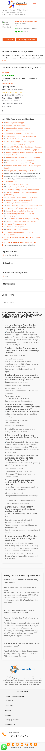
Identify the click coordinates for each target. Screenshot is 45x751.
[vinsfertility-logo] (17, 4)
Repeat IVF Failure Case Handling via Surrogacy (24, 147)
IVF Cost (8, 710)
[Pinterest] (31, 744)
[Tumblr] (35, 744)
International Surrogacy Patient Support (21, 163)
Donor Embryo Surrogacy (15, 144)
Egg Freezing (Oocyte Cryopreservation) (21, 187)
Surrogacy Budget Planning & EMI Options (22, 171)
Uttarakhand (22, 10)
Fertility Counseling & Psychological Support (23, 221)
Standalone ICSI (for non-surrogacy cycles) (22, 197)
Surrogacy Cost (10, 724)
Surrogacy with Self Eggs (14, 122)
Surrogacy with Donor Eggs (16, 125)
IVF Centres (9, 706)
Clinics (12, 10)
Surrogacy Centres (12, 720)
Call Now (9, 40)
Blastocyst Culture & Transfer (17, 203)
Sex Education (11, 181)
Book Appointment (27, 40)
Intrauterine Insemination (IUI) (17, 184)
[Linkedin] (8, 744)
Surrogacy (8, 715)
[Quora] (26, 744)
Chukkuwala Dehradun (13, 12)
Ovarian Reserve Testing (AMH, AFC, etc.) (22, 242)
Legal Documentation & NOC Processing (21, 136)
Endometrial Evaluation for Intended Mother (23, 157)
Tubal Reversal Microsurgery (17, 229)
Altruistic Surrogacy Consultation (18, 131)
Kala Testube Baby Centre (14, 15)
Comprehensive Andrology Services (19, 211)
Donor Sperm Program (15, 227)
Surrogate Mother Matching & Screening (21, 133)
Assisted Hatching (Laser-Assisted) (19, 200)
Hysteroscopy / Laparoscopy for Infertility (22, 208)
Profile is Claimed (20, 23)
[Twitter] (22, 744)
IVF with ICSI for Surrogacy (15, 139)
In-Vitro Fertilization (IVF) (14, 696)
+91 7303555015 (18, 735)
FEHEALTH (6, 73)
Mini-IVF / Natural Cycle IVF (16, 224)
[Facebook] (13, 744)
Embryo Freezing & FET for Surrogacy (20, 141)
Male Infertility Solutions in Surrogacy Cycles (22, 150)
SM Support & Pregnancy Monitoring (20, 160)
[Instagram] (17, 744)
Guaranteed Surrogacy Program (18, 128)
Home (4, 10)
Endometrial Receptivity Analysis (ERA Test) (22, 219)
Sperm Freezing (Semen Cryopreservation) (23, 189)
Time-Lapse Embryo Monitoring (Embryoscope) (24, 205)
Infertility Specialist (12, 701)
